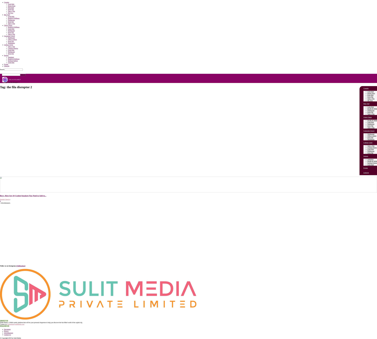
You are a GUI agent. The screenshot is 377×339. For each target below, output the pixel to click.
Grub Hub (11, 4)
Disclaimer (7, 329)
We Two (10, 13)
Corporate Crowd (9, 36)
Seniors (6, 55)
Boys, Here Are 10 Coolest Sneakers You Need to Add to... (23, 196)
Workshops (11, 43)
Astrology (11, 57)
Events (6, 64)
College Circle (8, 45)
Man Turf (7, 15)
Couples (6, 2)
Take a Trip (11, 11)
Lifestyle (6, 66)
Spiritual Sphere (13, 61)
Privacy (6, 331)
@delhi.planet (20, 266)
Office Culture (12, 39)
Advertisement (8, 333)
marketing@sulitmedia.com (15, 324)
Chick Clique (8, 25)
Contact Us (7, 335)
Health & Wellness (13, 18)
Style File (11, 9)
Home (2, 82)
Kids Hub (11, 8)
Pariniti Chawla (5, 199)
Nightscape (11, 20)
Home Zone (11, 6)
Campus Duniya (13, 48)
